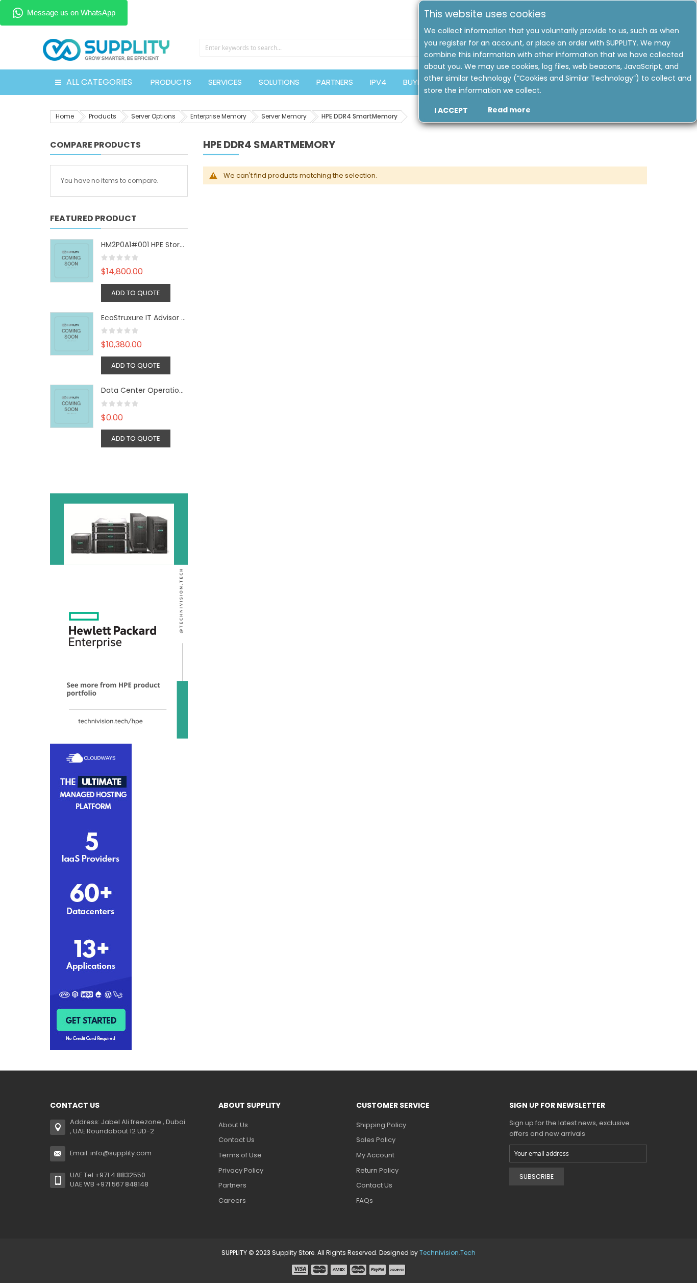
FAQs (364, 1200)
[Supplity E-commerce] (106, 38)
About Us (233, 1125)
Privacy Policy (240, 1170)
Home (65, 116)
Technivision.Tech (447, 1252)
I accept (451, 110)
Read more (509, 110)
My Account (375, 1155)
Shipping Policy (381, 1125)
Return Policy (377, 1170)
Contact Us (236, 1140)
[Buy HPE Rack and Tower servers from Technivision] (119, 615)
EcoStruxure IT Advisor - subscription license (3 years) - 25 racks (144, 318)
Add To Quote (135, 293)
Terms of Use (240, 1155)
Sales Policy (375, 1140)
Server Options (153, 116)
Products (102, 116)
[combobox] (312, 48)
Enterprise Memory (218, 116)
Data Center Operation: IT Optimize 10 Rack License (144, 390)
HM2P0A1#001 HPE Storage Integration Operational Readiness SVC (144, 245)
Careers (232, 1200)
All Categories (99, 82)
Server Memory (284, 116)
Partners (232, 1185)
